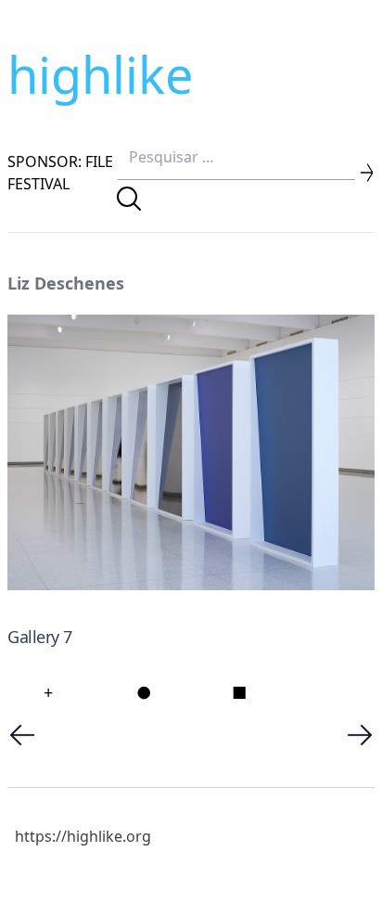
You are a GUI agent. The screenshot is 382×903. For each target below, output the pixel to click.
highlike (100, 74)
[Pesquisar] (129, 198)
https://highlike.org (83, 836)
